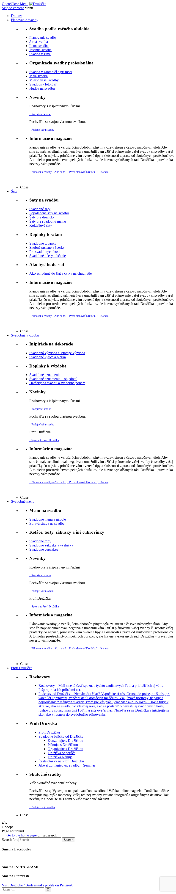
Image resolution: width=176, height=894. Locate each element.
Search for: (10, 840)
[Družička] (37, 4)
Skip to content (13, 8)
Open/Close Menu (15, 4)
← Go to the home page (19, 835)
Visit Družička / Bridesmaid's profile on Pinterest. (37, 885)
